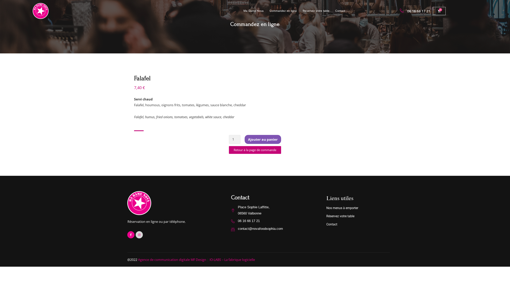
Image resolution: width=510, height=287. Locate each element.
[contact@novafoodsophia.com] (233, 229)
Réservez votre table (316, 10)
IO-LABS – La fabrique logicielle (232, 260)
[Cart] (439, 11)
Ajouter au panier (263, 139)
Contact (340, 10)
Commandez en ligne (283, 10)
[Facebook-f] (130, 234)
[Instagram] (139, 234)
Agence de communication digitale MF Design (172, 260)
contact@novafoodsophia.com (260, 229)
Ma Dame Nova (253, 10)
